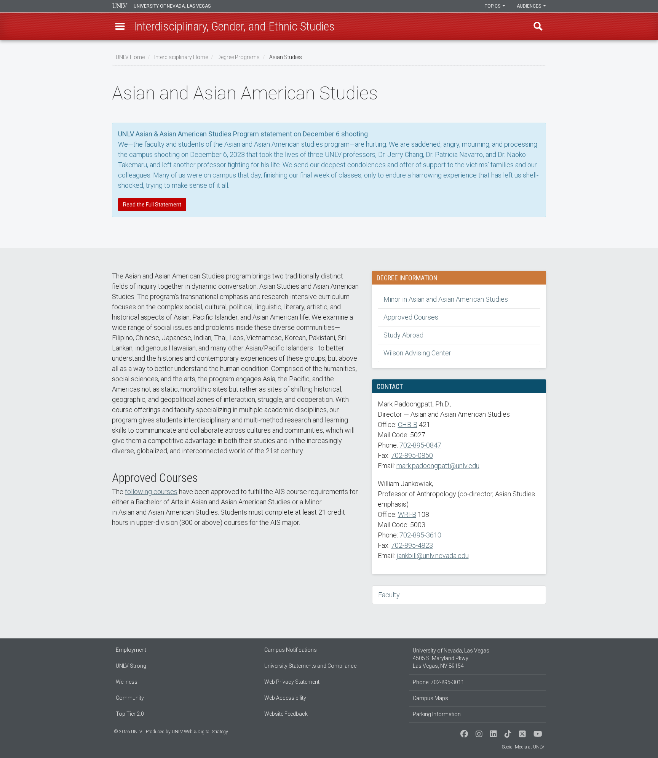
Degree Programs (238, 57)
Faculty (389, 595)
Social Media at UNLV (523, 747)
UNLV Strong (131, 666)
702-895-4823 (412, 545)
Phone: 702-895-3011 (438, 682)
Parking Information (437, 714)
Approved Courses (410, 317)
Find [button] (538, 26)
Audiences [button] (529, 6)
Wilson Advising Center (417, 353)
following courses (151, 492)
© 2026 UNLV (128, 731)
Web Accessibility (285, 698)
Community (130, 698)
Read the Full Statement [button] (152, 204)
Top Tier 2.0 (130, 714)
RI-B (410, 514)
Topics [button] (493, 6)
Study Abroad (403, 335)
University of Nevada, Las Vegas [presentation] (172, 6)
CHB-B (407, 425)
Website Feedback (286, 714)
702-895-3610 (420, 535)
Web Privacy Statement (291, 682)
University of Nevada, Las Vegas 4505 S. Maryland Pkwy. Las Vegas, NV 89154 (451, 658)
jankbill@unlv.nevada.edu (432, 556)
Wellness (126, 682)
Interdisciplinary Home (181, 57)
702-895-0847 (420, 445)
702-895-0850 (412, 455)
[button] (120, 26)
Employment (131, 650)
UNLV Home (130, 57)
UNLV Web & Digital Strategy (200, 731)
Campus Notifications (290, 650)
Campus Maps (430, 698)
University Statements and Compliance (310, 666)
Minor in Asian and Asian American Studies (445, 299)
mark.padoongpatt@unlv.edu (437, 466)
